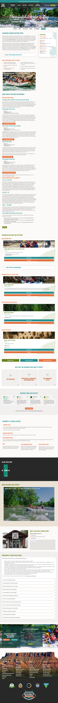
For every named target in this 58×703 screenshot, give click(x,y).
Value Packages (18, 667)
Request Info (4, 676)
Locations (31, 674)
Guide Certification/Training (34, 669)
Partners (30, 675)
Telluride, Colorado (46, 672)
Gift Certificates (18, 672)
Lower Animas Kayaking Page (8, 139)
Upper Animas (23, 47)
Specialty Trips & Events (20, 669)
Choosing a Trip (4, 670)
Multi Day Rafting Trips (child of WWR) (7, 666)
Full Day (17, 113)
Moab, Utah (45, 667)
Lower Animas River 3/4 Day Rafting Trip (14, 249)
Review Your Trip (18, 675)
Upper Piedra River (8, 285)
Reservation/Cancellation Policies (8, 673)
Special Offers (18, 665)
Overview (15, 28)
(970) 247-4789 (39, 410)
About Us (30, 664)
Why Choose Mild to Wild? (33, 672)
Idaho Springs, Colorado (47, 669)
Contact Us (31, 665)
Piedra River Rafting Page (7, 156)
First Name (23, 635)
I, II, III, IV (45, 51)
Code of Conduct (32, 677)
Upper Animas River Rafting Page (9, 172)
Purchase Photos (18, 674)
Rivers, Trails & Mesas (9, 340)
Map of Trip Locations (46, 664)
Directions (4, 671)
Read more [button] (5, 404)
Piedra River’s (16, 184)
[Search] (57, 5)
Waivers (3, 678)
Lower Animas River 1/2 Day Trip (8, 123)
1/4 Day (11, 113)
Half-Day (14, 113)
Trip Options (25, 28)
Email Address (23, 632)
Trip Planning (36, 28)
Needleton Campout (9, 312)
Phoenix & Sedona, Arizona (47, 675)
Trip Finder (4, 664)
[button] (2, 81)
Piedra (20, 197)
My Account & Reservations (6, 675)
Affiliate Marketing (19, 670)
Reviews (30, 28)
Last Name (22, 638)
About (20, 28)
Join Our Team (31, 667)
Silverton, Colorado (46, 674)
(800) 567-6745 (33, 410)
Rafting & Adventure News (33, 670)
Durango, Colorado (43, 38)
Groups (17, 664)
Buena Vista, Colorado (46, 670)
